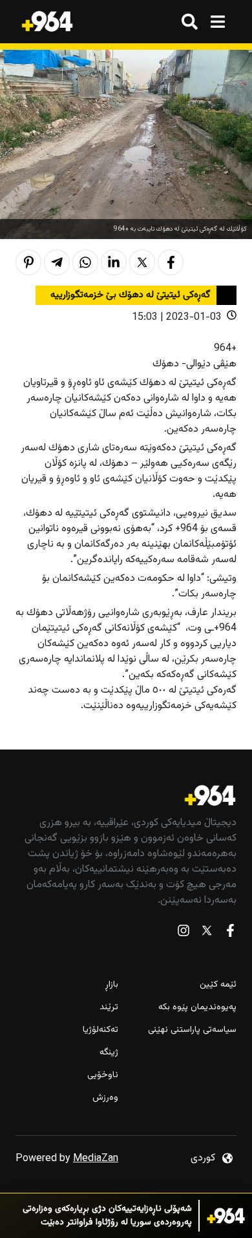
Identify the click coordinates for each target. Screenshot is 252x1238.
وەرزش (105, 1098)
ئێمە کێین (218, 985)
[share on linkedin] (114, 262)
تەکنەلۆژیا (100, 1030)
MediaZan (95, 1159)
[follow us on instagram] (183, 933)
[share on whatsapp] (85, 262)
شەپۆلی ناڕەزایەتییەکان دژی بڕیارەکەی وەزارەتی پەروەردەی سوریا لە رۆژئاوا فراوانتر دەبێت (107, 1216)
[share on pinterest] (28, 262)
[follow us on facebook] (230, 933)
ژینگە (109, 1053)
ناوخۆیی (102, 1075)
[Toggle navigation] (217, 22)
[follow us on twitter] (206, 933)
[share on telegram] (57, 262)
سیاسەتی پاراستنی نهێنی (192, 1030)
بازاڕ (111, 985)
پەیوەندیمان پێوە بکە (197, 1007)
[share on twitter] (142, 262)
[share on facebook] (171, 262)
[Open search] (190, 22)
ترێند (109, 1007)
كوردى (203, 1158)
